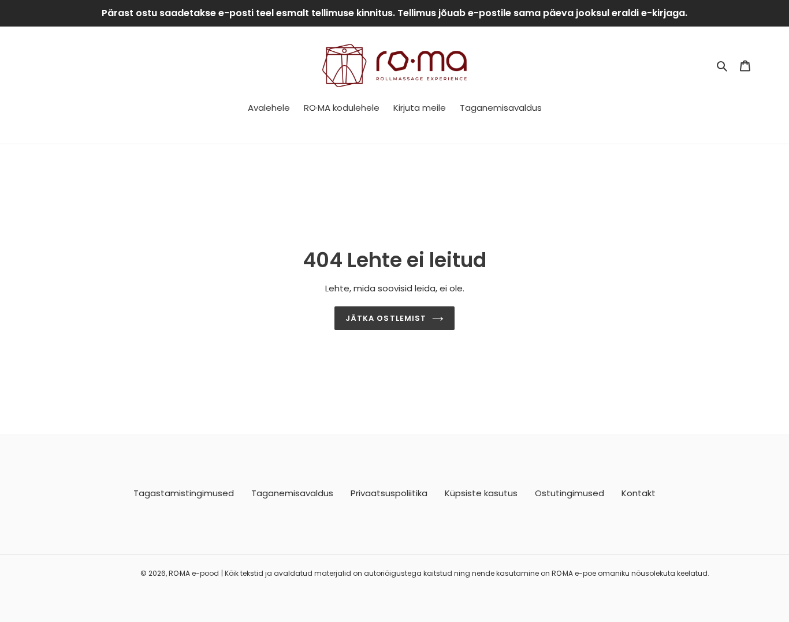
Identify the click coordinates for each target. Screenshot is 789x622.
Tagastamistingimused (183, 493)
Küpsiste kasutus (481, 493)
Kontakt (638, 493)
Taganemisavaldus (292, 493)
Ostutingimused (569, 493)
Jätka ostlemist (385, 318)
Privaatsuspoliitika (389, 493)
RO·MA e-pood (194, 573)
